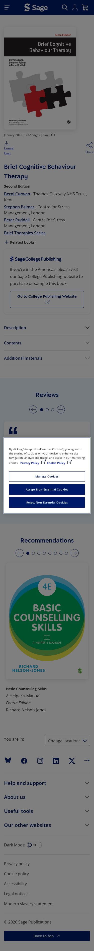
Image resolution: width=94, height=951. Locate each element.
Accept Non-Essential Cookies (47, 489)
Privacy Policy (30, 463)
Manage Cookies (47, 476)
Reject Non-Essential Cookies (47, 502)
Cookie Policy (56, 463)
